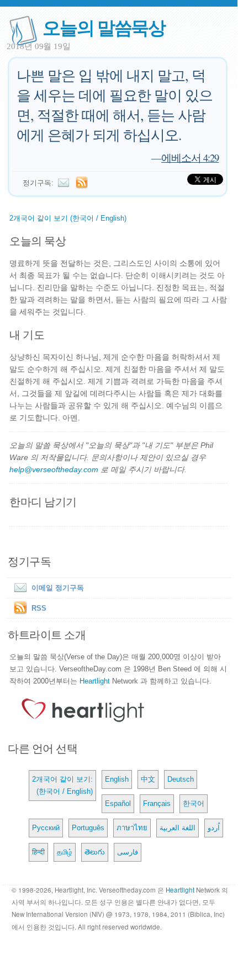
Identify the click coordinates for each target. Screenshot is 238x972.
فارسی (127, 852)
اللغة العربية (177, 828)
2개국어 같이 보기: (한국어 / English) (62, 785)
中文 (148, 779)
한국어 (193, 803)
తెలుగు (94, 852)
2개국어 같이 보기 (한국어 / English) (67, 218)
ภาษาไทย (132, 828)
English (117, 779)
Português (88, 828)
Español (118, 803)
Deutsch (180, 779)
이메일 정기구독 (57, 588)
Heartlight (95, 681)
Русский (46, 828)
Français (157, 803)
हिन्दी (38, 852)
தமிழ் (64, 852)
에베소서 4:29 (190, 157)
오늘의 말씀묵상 (104, 27)
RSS (38, 608)
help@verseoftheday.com (53, 469)
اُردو (214, 828)
